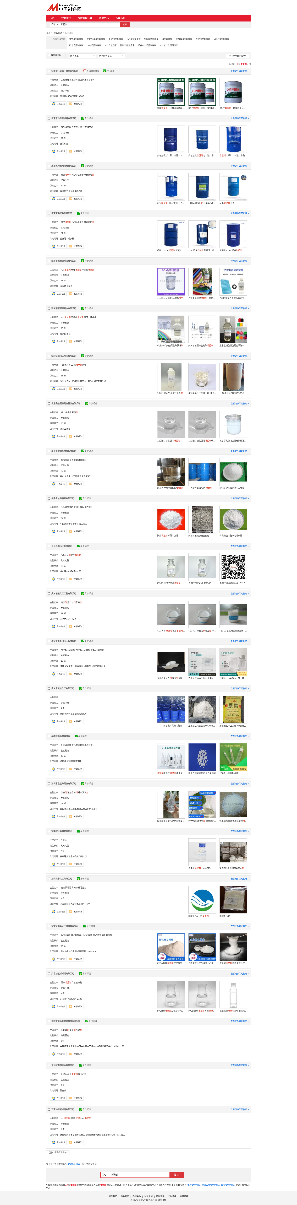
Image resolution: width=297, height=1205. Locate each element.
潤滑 (72, 1030)
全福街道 (64, 143)
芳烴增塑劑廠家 (76, 45)
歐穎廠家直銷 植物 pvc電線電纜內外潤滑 (233, 488)
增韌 (64, 792)
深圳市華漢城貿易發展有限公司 (65, 1021)
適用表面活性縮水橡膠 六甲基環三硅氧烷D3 (171, 678)
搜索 (125, 24)
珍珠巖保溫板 (67, 507)
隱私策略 (160, 1196)
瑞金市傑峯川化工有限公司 (63, 641)
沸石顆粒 (88, 507)
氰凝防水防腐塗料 (86, 79)
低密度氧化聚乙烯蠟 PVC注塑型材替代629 (202, 963)
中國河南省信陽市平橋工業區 (73, 523)
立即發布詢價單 (73, 1164)
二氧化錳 (67, 412)
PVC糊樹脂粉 (78, 174)
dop (86, 1118)
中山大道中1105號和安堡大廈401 (75, 476)
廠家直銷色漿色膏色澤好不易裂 (233, 345)
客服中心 (137, 1196)
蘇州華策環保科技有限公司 (63, 260)
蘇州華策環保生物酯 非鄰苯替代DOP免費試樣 (202, 345)
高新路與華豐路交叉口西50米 (73, 856)
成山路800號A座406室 (70, 571)
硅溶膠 (64, 887)
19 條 (63, 470)
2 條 (62, 851)
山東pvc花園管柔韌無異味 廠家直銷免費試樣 (171, 345)
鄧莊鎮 (63, 1090)
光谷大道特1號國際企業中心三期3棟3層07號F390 (83, 381)
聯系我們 (125, 1196)
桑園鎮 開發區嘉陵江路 (70, 761)
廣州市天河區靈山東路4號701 (74, 713)
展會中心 (104, 18)
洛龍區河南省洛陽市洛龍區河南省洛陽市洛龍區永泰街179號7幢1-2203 (92, 1134)
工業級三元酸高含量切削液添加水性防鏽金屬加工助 (202, 725)
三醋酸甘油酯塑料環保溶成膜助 (202, 440)
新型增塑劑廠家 (203, 39)
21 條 (63, 233)
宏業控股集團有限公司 (61, 831)
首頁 (52, 18)
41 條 (63, 375)
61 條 (63, 280)
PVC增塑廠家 (111, 45)
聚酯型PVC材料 (198, 915)
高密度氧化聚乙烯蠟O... (71, 935)
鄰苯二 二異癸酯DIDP (170, 488)
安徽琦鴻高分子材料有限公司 (64, 926)
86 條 (63, 328)
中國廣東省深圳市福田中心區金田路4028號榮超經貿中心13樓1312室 (92, 1046)
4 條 (62, 708)
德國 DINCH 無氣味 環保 (171, 250)
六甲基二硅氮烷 (68, 650)
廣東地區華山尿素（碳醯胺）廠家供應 (233, 725)
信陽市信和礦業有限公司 (62, 498)
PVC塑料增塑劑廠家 (169, 45)
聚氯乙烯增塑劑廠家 (96, 39)
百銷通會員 (56, 55)
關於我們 (113, 1196)
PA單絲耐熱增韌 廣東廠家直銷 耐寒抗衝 (202, 820)
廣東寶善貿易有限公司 (61, 213)
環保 (66, 174)
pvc (65, 1118)
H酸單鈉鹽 (65, 364)
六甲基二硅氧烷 (83, 650)
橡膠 (72, 1074)
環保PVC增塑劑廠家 (147, 45)
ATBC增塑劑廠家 (221, 39)
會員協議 (172, 1196)
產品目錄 (58, 32)
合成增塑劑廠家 (116, 39)
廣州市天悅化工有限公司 (62, 688)
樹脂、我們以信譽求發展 (171, 108)
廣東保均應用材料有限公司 (63, 165)
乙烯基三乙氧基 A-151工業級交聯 (233, 678)
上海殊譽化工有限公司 (61, 878)
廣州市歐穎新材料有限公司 (63, 451)
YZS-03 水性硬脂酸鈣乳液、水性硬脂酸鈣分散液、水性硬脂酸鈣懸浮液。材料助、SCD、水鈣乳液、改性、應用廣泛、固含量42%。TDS (233, 630)
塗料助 (71, 602)
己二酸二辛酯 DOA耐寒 (171, 297)
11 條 (63, 803)
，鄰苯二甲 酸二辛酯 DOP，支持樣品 (233, 155)
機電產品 (82, 887)
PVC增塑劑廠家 (133, 39)
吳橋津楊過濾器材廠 (60, 736)
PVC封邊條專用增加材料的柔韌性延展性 (202, 1010)
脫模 (79, 602)
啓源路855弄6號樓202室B (72, 96)
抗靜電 (65, 1030)
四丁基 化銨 (77, 127)
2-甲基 (64, 840)
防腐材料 (65, 79)
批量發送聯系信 (239, 55)
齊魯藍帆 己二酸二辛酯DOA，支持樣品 (202, 155)
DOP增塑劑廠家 (94, 45)
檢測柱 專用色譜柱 (171, 773)
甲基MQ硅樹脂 (97, 650)
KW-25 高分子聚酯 (168, 583)
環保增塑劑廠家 (76, 39)
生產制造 (65, 85)
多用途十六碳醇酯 (199, 868)
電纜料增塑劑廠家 (184, 39)
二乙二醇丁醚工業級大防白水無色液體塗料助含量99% (171, 725)
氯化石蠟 (82, 1074)
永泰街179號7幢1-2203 (71, 998)
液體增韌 (72, 792)
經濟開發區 (65, 333)
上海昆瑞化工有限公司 (61, 546)
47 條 (63, 613)
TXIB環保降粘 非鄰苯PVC (202, 203)
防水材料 (73, 79)
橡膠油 (64, 1074)
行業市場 (120, 18)
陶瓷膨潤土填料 (167, 535)
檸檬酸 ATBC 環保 (230, 250)
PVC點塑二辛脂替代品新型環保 (171, 1010)
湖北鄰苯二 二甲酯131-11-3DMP (202, 393)
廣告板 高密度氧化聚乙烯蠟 (233, 963)
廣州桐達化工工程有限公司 (63, 593)
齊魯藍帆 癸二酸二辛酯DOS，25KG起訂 (171, 155)
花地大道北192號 (68, 618)
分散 (79, 1030)
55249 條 (65, 90)
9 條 (62, 993)
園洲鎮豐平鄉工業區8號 (71, 191)
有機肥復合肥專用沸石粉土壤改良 (233, 535)
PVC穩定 (66, 555)
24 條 (63, 185)
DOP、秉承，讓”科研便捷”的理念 (202, 108)
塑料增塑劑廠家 (151, 39)
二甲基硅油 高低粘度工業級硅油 (202, 678)
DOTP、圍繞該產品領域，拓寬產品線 (233, 108)
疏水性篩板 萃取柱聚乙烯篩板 (202, 773)
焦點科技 (152, 1199)
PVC (66, 269)
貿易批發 (65, 132)
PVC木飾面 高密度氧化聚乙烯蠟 (171, 963)
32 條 (63, 138)
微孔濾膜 (76, 745)
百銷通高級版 (93, 70)
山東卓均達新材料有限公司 (63, 118)
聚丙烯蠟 (65, 459)
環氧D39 (226, 203)
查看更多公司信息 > (240, 70)
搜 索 (176, 1174)
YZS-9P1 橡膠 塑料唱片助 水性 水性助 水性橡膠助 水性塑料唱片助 (171, 630)
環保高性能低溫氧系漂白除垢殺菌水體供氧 (233, 868)
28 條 (63, 660)
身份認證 (110, 70)
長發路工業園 (66, 286)
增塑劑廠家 (167, 39)
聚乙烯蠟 (73, 459)
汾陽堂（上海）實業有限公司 (64, 70)
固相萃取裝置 (86, 745)
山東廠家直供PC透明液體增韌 (171, 820)
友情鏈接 (184, 1196)
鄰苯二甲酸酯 (90, 317)
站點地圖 (148, 1196)
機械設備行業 (85, 18)
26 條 (63, 423)
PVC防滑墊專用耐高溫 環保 (233, 297)
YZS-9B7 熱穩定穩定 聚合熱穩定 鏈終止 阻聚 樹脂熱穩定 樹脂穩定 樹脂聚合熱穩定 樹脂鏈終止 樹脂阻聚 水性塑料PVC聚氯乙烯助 (202, 630)
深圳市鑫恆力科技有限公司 (63, 783)
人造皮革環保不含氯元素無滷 (202, 298)
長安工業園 (65, 428)
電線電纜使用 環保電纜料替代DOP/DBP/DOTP (233, 1010)
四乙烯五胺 (66, 127)
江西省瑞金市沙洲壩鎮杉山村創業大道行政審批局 (83, 666)
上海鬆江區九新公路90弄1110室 (75, 904)
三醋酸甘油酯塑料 (168, 440)
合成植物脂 (77, 982)
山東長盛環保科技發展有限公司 (65, 403)
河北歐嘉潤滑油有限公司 (62, 1065)
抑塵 (75, 412)
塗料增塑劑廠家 (127, 45)
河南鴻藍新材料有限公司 (62, 973)
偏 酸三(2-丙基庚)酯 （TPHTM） (233, 583)
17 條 (63, 565)
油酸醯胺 (82, 459)
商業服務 (65, 1035)
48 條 (63, 755)
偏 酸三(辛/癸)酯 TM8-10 (199, 583)
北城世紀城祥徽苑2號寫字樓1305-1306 (78, 951)
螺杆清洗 (83, 792)
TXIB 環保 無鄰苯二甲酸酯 (202, 250)
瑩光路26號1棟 (67, 238)
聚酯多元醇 (72, 887)
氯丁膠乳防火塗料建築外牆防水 (233, 440)
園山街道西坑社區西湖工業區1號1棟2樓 (78, 808)
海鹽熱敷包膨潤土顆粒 (198, 535)
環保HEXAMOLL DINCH (171, 203)
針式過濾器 (66, 745)
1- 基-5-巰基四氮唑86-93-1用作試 (233, 393)
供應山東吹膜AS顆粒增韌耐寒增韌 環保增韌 (233, 820)
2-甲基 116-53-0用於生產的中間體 (171, 393)
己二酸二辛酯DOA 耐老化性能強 (202, 488)
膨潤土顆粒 (79, 507)
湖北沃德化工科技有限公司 (63, 355)
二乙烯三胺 (88, 127)
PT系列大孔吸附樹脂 (228, 773)
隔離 (64, 602)
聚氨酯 (88, 269)
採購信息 (66, 18)
